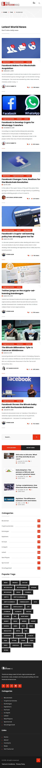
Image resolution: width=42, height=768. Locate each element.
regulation (7, 631)
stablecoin (19, 635)
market (6, 621)
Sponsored (5, 563)
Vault (6, 645)
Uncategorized (7, 568)
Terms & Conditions (8, 764)
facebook (18, 611)
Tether (14, 640)
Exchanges (5, 531)
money (33, 621)
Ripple (18, 631)
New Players (27, 230)
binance (15, 582)
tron (31, 640)
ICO (15, 616)
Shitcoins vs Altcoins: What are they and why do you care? (26, 457)
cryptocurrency (9, 602)
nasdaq (6, 626)
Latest (28, 62)
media (15, 621)
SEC (26, 631)
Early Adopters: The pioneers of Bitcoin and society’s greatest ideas (25, 472)
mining (24, 621)
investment (24, 616)
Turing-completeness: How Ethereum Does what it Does (27, 486)
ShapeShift (7, 635)
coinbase (28, 592)
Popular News (11, 447)
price (31, 626)
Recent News (30, 447)
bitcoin (24, 582)
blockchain (7, 592)
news (15, 626)
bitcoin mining (21, 587)
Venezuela (15, 645)
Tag (11, 12)
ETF (28, 607)
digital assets (18, 607)
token (23, 640)
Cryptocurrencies (18, 62)
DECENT (6, 607)
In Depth (28, 344)
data (35, 602)
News (6, 746)
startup (30, 635)
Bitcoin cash (8, 587)
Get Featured (8, 749)
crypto (6, 597)
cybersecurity (24, 602)
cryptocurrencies (19, 597)
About (6, 740)
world (6, 650)
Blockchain (6, 62)
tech (5, 640)
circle (18, 592)
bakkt (6, 582)
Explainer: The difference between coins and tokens (26, 499)
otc (23, 626)
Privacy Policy (20, 764)
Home (5, 12)
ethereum (7, 611)
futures (6, 616)
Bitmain (33, 587)
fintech (28, 611)
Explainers (20, 344)
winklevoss (27, 645)
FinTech (19, 119)
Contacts (7, 743)
